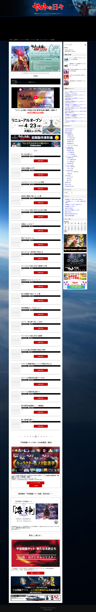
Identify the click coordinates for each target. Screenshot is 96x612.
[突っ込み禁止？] (16, 158)
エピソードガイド (44, 39)
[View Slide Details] (35, 58)
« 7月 (65, 232)
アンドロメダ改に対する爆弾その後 (34, 266)
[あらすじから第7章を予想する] (16, 256)
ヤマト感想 (69, 161)
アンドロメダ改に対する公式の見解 (34, 210)
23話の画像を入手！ (28, 168)
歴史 (68, 178)
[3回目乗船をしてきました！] (16, 312)
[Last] (52, 436)
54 (30, 436)
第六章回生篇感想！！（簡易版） (33, 406)
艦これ (68, 180)
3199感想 (69, 157)
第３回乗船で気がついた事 (30, 294)
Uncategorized (68, 186)
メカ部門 (35, 485)
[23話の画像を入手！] (16, 172)
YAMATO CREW (69, 208)
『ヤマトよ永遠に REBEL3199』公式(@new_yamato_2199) (25, 475)
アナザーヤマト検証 (71, 145)
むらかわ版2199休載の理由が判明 (33, 350)
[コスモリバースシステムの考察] (16, 186)
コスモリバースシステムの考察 (32, 182)
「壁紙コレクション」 (23, 82)
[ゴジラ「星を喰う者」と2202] (16, 326)
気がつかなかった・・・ (30, 238)
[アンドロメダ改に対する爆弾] (16, 340)
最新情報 (69, 148)
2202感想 (32, 156)
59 (43, 436)
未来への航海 (70, 166)
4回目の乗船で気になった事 (31, 196)
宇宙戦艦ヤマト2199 (69, 206)
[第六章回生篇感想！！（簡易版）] (16, 410)
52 (25, 436)
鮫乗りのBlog (68, 211)
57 (38, 436)
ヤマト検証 (69, 137)
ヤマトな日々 (49, 609)
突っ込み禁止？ (26, 154)
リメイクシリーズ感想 (34, 39)
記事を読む (41, 160)
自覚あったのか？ (27, 224)
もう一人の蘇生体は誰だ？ (30, 392)
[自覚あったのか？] (16, 228)
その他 (66, 175)
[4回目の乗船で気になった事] (16, 200)
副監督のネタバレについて (31, 280)
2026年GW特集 (68, 129)
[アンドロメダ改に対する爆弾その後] (16, 270)
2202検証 (32, 184)
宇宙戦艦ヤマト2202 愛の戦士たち (73, 204)
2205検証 (69, 134)
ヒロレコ (69, 168)
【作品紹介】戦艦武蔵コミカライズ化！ (74, 101)
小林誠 (31, 226)
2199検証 (69, 141)
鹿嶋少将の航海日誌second (71, 213)
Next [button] (59, 58)
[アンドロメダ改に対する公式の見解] (16, 214)
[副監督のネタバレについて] (16, 284)
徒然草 (31, 240)
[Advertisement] (48, 27)
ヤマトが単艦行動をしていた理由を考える (36, 364)
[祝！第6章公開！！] (16, 424)
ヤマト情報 (67, 147)
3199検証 (69, 136)
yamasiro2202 (68, 102)
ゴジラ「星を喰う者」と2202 (31, 322)
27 (75, 229)
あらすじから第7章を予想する (32, 252)
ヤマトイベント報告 (71, 171)
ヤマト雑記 (67, 170)
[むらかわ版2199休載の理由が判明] (16, 354)
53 (27, 436)
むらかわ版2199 (70, 159)
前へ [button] (12, 58)
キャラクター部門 (35, 482)
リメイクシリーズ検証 (24, 39)
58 (41, 436)
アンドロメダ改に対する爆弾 (31, 336)
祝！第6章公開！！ (28, 419)
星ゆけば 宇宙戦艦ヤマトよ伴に (72, 210)
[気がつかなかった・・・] (16, 242)
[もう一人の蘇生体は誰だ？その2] (16, 382)
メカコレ (69, 176)
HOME (11, 39)
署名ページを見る (35, 573)
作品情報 (32, 170)
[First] (19, 436)
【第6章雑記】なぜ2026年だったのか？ (74, 94)
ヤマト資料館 (51, 39)
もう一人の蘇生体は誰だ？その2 (32, 378)
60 (46, 436)
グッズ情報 (69, 152)
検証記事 (67, 132)
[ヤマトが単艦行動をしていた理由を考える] (16, 368)
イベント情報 (70, 154)
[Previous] (22, 436)
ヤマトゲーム (68, 165)
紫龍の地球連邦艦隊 (69, 215)
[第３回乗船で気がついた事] (16, 298)
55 (33, 436)
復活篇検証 (69, 143)
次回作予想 (16, 39)
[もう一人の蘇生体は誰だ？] (16, 396)
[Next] (49, 436)
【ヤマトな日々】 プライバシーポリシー (48, 607)
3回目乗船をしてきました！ (31, 308)
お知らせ (67, 184)
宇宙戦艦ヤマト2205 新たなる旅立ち (74, 199)
